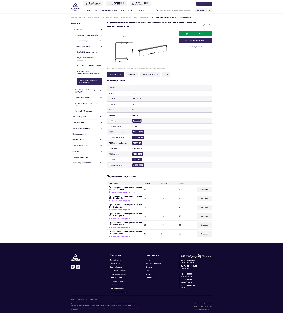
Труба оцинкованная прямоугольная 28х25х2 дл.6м (125, 206)
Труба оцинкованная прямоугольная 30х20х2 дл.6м (125, 232)
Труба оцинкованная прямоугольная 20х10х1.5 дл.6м (125, 188)
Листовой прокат (79, 117)
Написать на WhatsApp (197, 34)
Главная (74, 17)
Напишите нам (204, 4)
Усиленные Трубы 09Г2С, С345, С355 (85, 91)
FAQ (166, 74)
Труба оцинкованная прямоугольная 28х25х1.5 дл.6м (125, 215)
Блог (122, 10)
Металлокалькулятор (109, 10)
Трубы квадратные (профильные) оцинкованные (88, 72)
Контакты (142, 10)
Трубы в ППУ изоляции (83, 97)
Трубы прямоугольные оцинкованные (134, 17)
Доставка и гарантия (150, 74)
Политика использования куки (203, 309)
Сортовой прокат (79, 122)
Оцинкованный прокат (81, 128)
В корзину (204, 190)
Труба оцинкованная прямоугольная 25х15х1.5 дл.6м (125, 197)
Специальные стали (80, 145)
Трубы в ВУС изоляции (84, 111)
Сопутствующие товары (82, 163)
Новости (149, 267)
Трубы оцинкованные (110, 17)
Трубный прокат (93, 17)
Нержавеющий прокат (81, 134)
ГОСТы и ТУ (132, 10)
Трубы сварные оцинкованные (89, 65)
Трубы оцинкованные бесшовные (85, 59)
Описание (132, 74)
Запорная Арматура (80, 157)
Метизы (76, 151)
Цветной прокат (79, 140)
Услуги (96, 10)
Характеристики (115, 74)
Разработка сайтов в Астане (203, 304)
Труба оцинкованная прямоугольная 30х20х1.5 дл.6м (125, 224)
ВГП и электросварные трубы (86, 35)
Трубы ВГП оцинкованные (87, 52)
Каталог (87, 10)
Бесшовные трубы (82, 41)
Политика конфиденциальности (202, 306)
